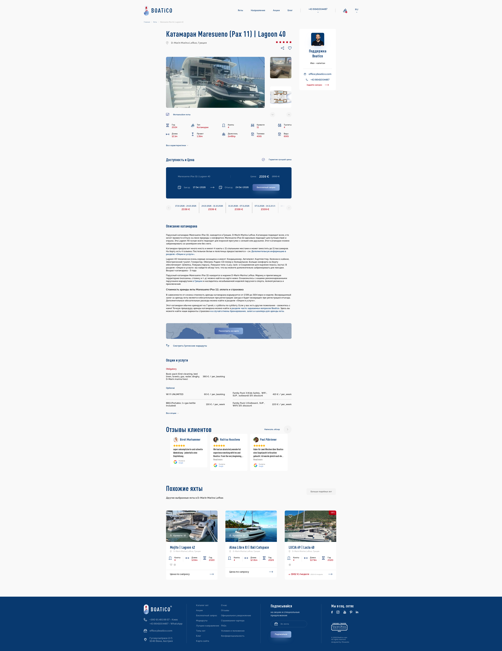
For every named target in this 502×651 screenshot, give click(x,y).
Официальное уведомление (236, 615)
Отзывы (225, 610)
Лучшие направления (207, 625)
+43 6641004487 (318, 9)
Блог (290, 10)
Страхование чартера (232, 620)
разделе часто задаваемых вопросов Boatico (255, 308)
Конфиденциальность (232, 636)
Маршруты (201, 620)
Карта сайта (202, 641)
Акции (276, 10)
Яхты (240, 10)
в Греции (197, 281)
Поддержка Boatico (317, 53)
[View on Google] (175, 439)
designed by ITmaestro (340, 642)
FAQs (223, 625)
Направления (258, 10)
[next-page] (289, 114)
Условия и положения (233, 631)
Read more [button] (177, 459)
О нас (224, 605)
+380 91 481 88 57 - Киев (164, 619)
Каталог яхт (202, 605)
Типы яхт (200, 631)
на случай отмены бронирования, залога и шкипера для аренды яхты (247, 311)
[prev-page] (272, 114)
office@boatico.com (320, 74)
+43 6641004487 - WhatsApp (166, 623)
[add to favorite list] (171, 516)
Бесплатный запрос (206, 615)
